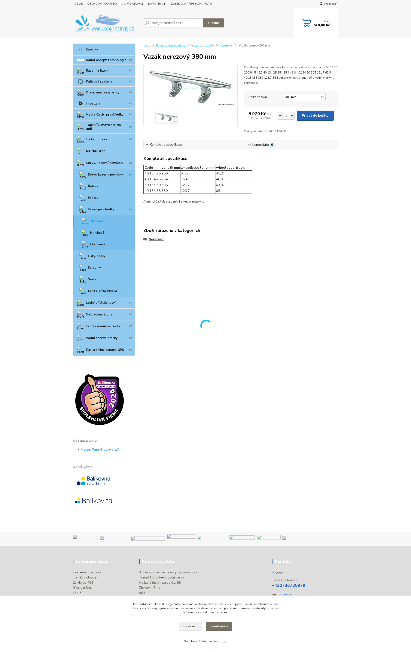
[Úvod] (106, 23)
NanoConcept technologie (106, 60)
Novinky (92, 49)
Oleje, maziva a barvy (102, 92)
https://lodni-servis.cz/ (100, 449)
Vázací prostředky (101, 209)
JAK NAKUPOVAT (133, 4)
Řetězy (93, 186)
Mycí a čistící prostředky (105, 114)
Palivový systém (99, 81)
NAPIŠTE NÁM (157, 4)
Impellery (93, 103)
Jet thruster (95, 151)
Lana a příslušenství (102, 291)
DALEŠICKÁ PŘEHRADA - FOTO (191, 4)
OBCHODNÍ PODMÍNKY (102, 4)
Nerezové (97, 221)
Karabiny (94, 268)
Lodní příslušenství (101, 302)
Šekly (92, 279)
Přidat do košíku (315, 115)
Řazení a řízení (97, 70)
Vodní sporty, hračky (102, 338)
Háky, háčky (96, 256)
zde (223, 641)
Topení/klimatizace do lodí (103, 127)
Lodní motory (96, 139)
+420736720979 (288, 585)
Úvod (146, 46)
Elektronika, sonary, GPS (105, 350)
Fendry (93, 198)
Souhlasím (219, 626)
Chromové (97, 244)
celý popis (251, 83)
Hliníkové (97, 233)
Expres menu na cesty (103, 326)
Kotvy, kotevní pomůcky (104, 163)
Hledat (214, 23)
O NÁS (78, 4)
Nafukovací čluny (99, 314)
